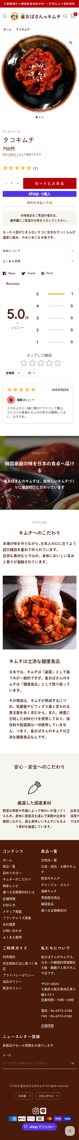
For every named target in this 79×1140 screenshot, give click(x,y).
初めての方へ (12, 873)
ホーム (7, 29)
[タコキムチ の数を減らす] (6, 183)
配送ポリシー (12, 988)
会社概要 (9, 924)
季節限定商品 (50, 897)
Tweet (31, 273)
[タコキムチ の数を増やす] (18, 183)
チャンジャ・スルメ (55, 884)
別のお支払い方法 (39, 202)
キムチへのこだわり (17, 879)
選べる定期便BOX (54, 910)
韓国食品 (47, 904)
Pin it (49, 273)
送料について (12, 251)
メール (7, 1055)
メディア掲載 (12, 911)
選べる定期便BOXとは (19, 892)
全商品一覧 (49, 860)
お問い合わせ (12, 930)
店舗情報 (9, 898)
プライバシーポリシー (18, 975)
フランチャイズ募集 (17, 918)
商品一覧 (9, 866)
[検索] (65, 16)
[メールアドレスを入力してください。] (72, 1063)
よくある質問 (12, 261)
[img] (17, 168)
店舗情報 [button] (47, 1025)
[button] (54, 294)
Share (11, 273)
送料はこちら (16, 154)
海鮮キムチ (49, 891)
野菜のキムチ (50, 878)
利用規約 (9, 957)
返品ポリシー (12, 981)
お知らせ (9, 905)
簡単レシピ (11, 885)
